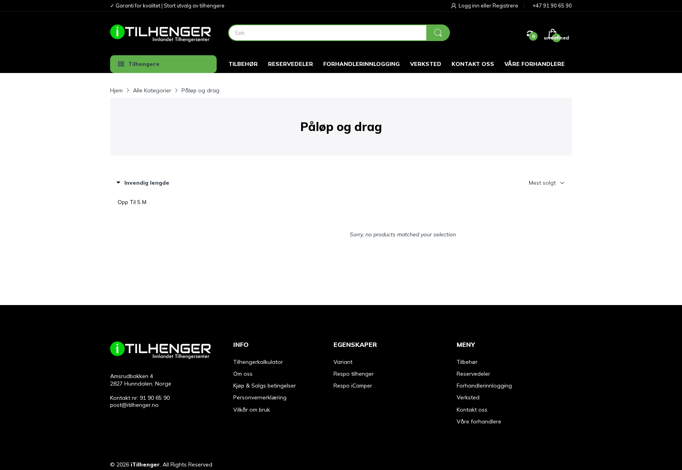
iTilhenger (145, 464)
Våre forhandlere (479, 421)
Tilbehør (467, 361)
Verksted (468, 397)
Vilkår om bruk (251, 409)
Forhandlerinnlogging (484, 385)
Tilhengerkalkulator (258, 361)
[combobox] (339, 32)
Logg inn (470, 5)
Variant (343, 361)
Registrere (505, 5)
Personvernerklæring (260, 397)
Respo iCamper (353, 385)
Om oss (243, 373)
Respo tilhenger (354, 373)
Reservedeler (473, 373)
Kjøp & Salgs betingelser (264, 385)
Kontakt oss (472, 409)
